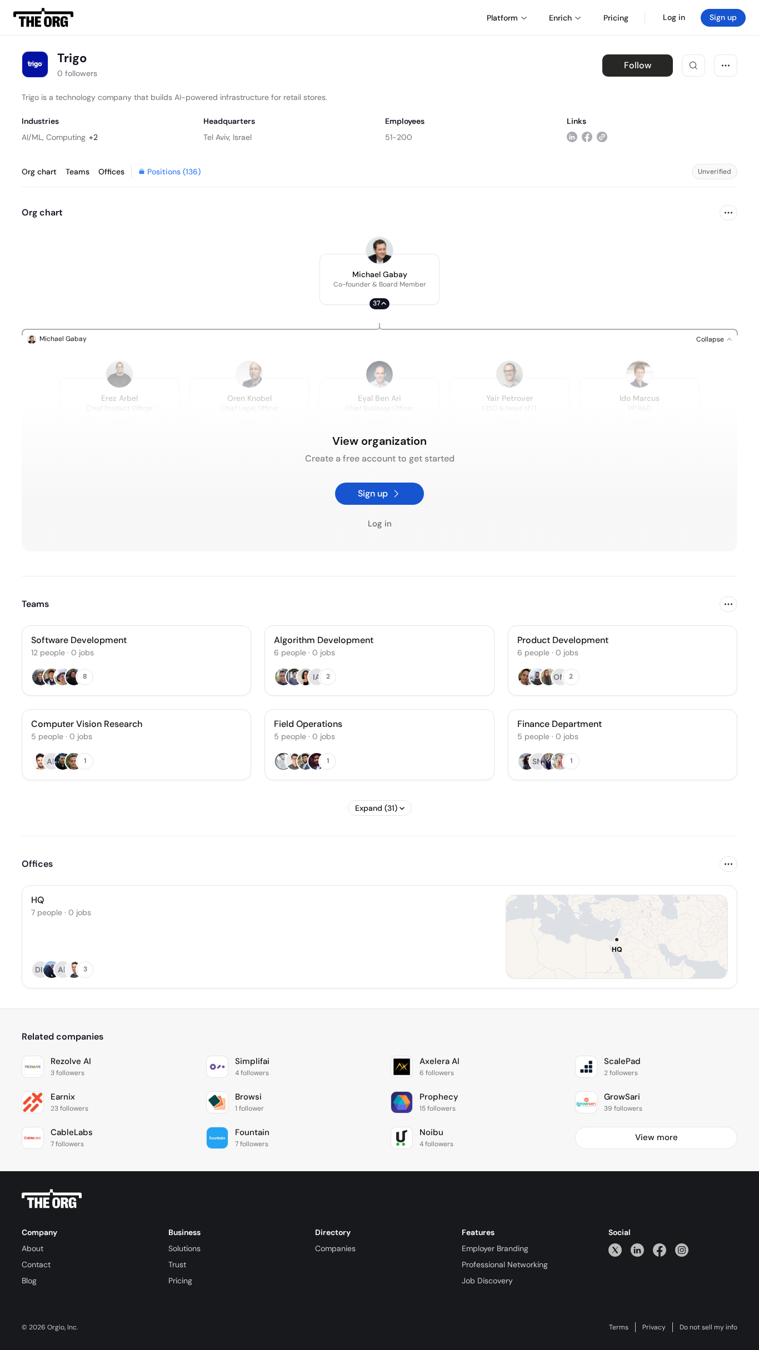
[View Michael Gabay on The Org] (379, 250)
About (32, 1248)
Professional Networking (505, 1264)
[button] (379, 279)
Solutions (184, 1248)
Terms (618, 1327)
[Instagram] (681, 1250)
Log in (674, 17)
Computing (66, 137)
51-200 (398, 137)
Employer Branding (495, 1248)
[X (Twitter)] (615, 1250)
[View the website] (602, 137)
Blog (29, 1281)
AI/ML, (33, 137)
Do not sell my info (708, 1327)
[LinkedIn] (637, 1250)
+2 (93, 137)
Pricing (180, 1281)
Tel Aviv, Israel (227, 137)
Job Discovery (487, 1281)
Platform (502, 18)
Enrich (560, 18)
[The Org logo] (52, 1199)
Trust (177, 1264)
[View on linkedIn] (572, 137)
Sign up (723, 17)
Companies (335, 1248)
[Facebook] (659, 1250)
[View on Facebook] (587, 137)
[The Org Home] (43, 18)
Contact (36, 1264)
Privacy (654, 1327)
